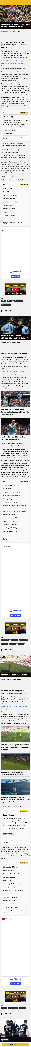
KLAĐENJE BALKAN (9, 130)
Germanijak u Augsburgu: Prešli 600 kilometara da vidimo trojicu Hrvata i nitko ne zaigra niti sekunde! (15, 799)
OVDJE (16, 806)
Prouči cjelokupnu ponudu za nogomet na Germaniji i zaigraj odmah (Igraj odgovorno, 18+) (14, 63)
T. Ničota (6, 1039)
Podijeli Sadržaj (14, 1044)
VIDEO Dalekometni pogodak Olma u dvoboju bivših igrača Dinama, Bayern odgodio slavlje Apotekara (15, 747)
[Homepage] (29, 2)
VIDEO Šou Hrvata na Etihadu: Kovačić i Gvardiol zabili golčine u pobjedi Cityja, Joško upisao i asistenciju (15, 412)
